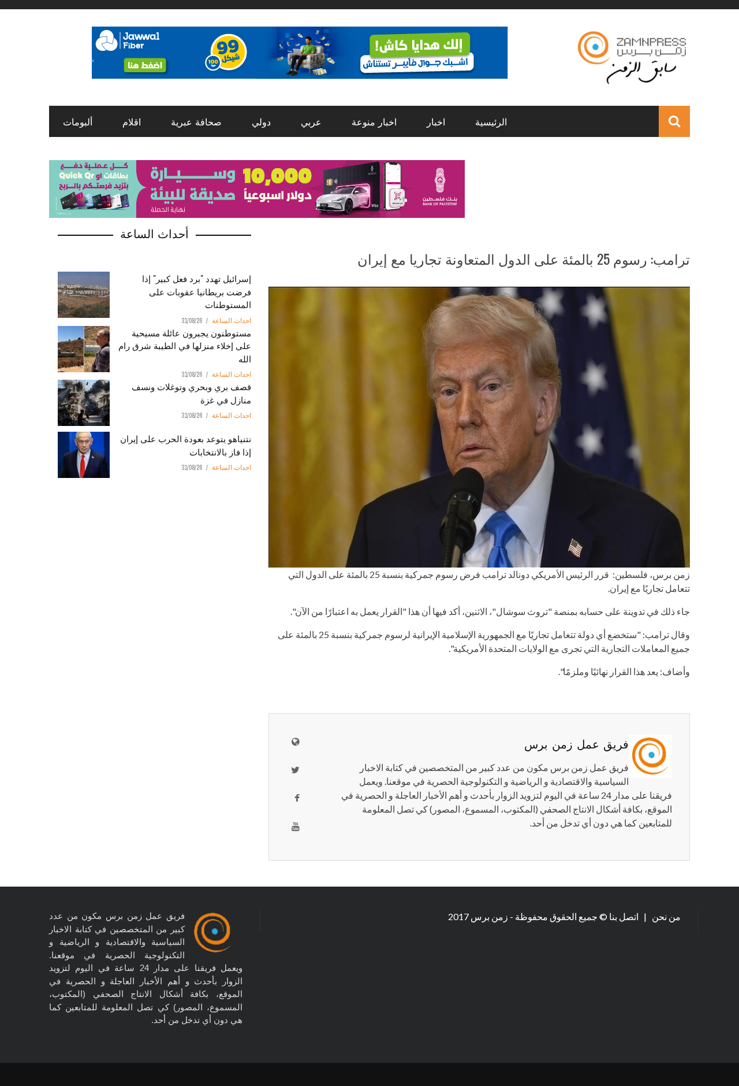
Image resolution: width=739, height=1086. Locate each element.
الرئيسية (491, 121)
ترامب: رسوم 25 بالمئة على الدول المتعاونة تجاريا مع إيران (523, 258)
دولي (261, 121)
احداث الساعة (231, 320)
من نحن (665, 916)
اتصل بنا (624, 916)
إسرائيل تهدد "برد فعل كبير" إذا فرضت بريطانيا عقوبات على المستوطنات (196, 291)
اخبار (436, 121)
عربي (311, 121)
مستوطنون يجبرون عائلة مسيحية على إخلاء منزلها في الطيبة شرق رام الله (184, 345)
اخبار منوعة (374, 121)
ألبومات (77, 121)
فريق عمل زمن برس (576, 743)
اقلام (131, 121)
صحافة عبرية (196, 121)
